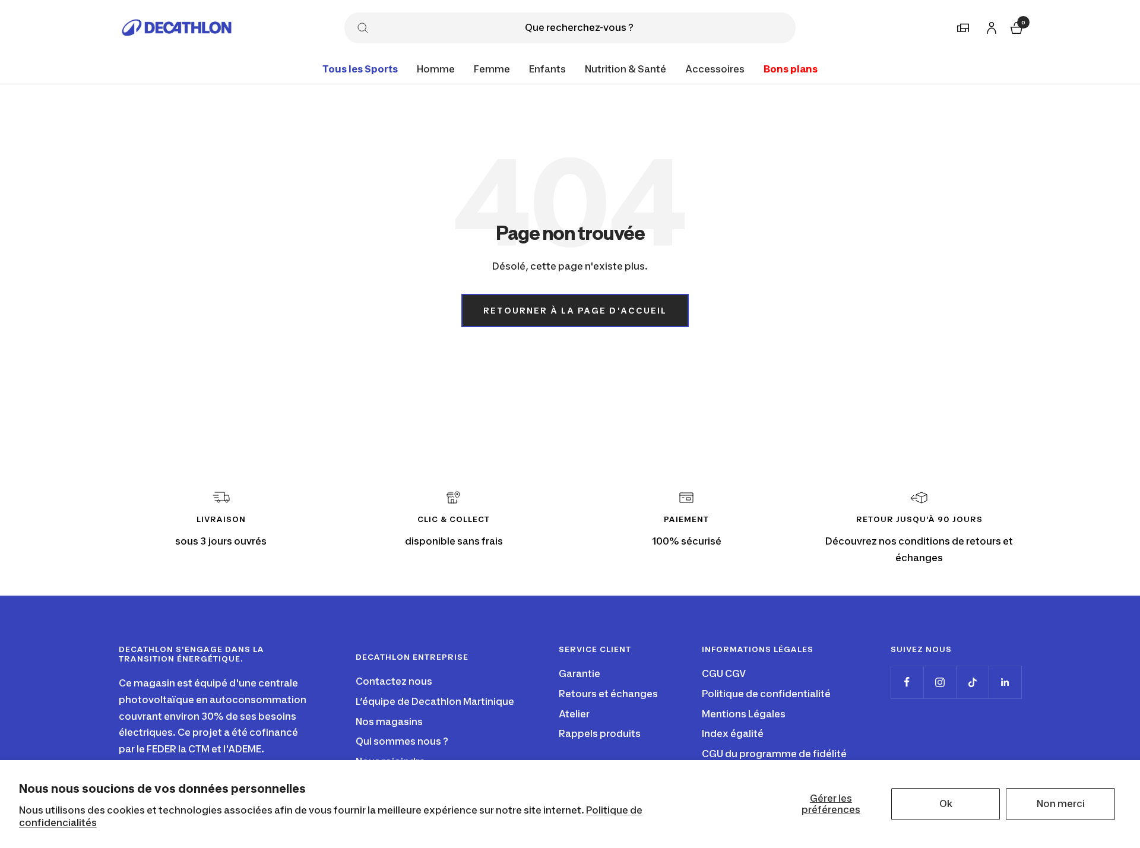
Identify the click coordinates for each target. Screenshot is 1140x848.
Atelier (574, 714)
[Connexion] (989, 26)
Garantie (579, 673)
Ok (945, 803)
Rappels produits (600, 733)
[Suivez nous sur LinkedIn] (1005, 682)
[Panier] (1015, 26)
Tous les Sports (360, 69)
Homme (436, 69)
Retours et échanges (608, 694)
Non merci (1061, 803)
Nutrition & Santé (625, 69)
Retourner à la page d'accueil (575, 310)
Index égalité (733, 733)
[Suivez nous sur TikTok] (972, 682)
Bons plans (791, 69)
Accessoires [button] (715, 69)
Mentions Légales (744, 714)
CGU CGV (724, 673)
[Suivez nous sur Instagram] (939, 682)
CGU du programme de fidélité (774, 754)
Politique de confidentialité (766, 694)
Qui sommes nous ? (402, 741)
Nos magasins (389, 721)
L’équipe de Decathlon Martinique (435, 701)
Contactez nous (394, 681)
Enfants (547, 69)
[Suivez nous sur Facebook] (907, 682)
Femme (492, 69)
